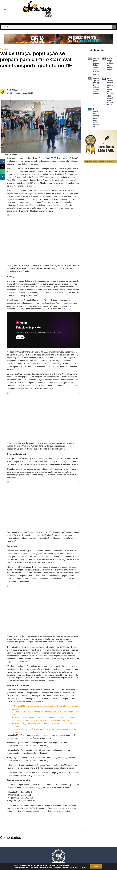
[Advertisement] (42, 78)
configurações (80, 867)
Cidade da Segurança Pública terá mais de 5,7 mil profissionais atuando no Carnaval (44, 730)
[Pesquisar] (114, 27)
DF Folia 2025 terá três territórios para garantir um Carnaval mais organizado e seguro (45, 713)
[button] (5, 10)
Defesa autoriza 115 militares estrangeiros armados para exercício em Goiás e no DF (98, 118)
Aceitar (96, 866)
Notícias (4, 49)
